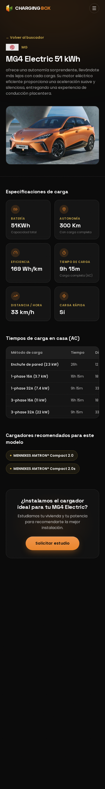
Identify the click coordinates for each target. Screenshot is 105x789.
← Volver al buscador (25, 37)
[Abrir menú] (94, 8)
